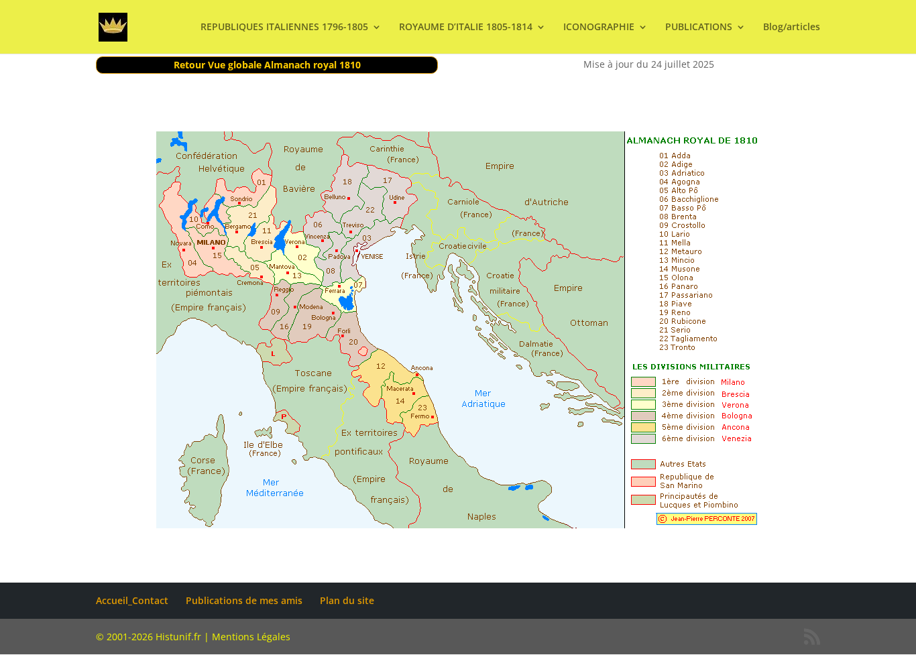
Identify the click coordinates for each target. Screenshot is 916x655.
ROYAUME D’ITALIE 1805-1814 (465, 27)
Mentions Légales (251, 636)
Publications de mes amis (244, 600)
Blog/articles (791, 27)
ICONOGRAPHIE (598, 27)
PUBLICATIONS (698, 27)
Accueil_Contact (132, 600)
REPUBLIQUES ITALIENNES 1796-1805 (284, 27)
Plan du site (347, 600)
